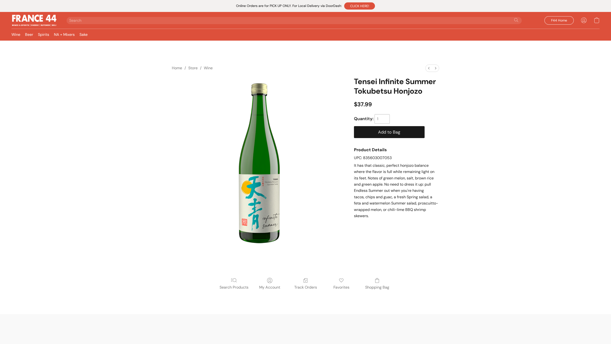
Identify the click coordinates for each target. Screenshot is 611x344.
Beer (29, 34)
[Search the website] (516, 20)
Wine (15, 34)
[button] (359, 6)
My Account (269, 287)
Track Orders (305, 287)
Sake (83, 34)
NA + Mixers (64, 34)
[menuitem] (429, 68)
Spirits (43, 34)
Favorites (341, 287)
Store (193, 67)
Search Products (234, 287)
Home (177, 67)
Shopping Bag (377, 287)
